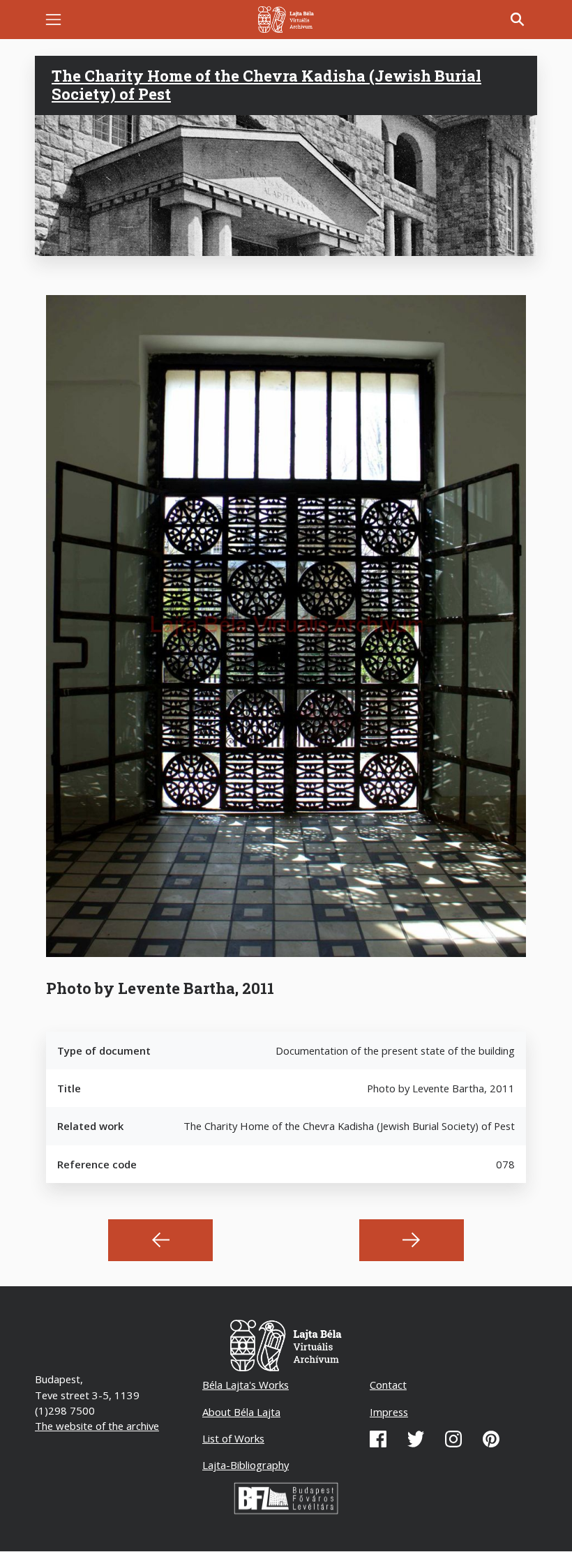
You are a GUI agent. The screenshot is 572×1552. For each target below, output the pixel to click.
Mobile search (517, 19)
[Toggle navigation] (53, 20)
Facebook (378, 1439)
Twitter (415, 1439)
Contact (388, 1385)
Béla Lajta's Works (245, 1385)
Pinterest (491, 1439)
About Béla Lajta (241, 1412)
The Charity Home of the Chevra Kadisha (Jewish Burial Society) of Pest (266, 85)
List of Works (233, 1438)
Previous (160, 1240)
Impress (389, 1412)
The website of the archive (97, 1426)
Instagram (453, 1439)
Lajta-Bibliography (245, 1465)
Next (411, 1240)
